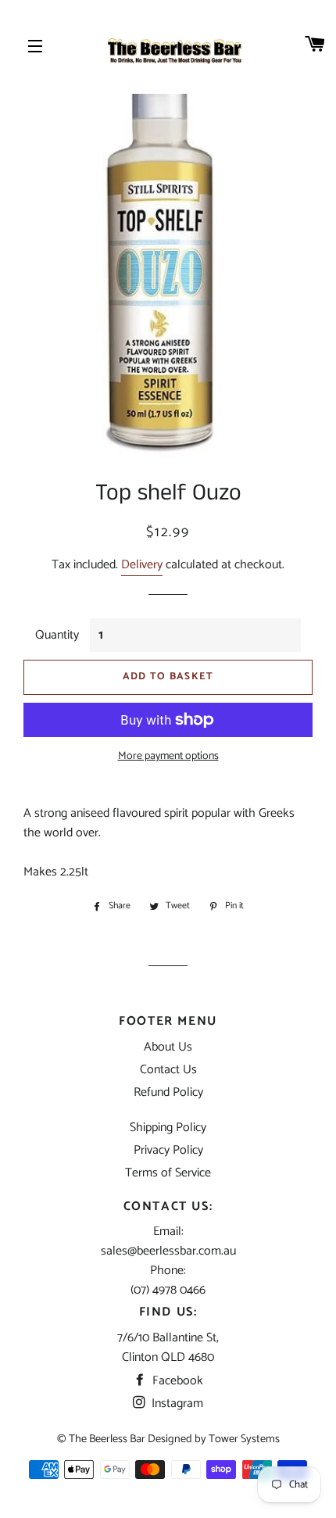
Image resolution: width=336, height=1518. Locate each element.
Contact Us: (168, 1206)
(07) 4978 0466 (168, 1290)
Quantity (57, 635)
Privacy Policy (168, 1150)
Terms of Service (168, 1172)
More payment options (168, 756)
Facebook (176, 1380)
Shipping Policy (168, 1127)
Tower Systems (244, 1439)
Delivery (142, 564)
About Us (168, 1047)
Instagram (175, 1403)
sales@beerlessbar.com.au (168, 1251)
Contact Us (168, 1069)
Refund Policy (168, 1092)
